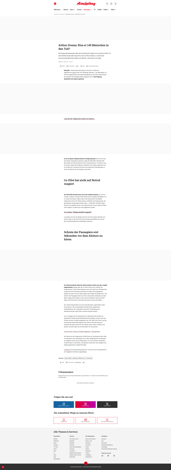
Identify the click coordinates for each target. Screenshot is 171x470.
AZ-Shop (87, 452)
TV (95, 9)
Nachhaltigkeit (57, 458)
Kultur (106, 9)
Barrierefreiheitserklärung (107, 444)
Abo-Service (88, 444)
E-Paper (87, 446)
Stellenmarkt (72, 456)
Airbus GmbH (68, 358)
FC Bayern (56, 444)
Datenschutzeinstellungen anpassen (109, 448)
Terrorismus (89, 358)
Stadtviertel (56, 440)
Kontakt (87, 448)
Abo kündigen (104, 446)
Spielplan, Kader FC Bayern (75, 452)
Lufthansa (67, 350)
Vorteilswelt (72, 450)
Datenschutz (104, 442)
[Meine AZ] (115, 3)
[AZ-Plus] (55, 3)
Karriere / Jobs (89, 440)
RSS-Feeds (72, 444)
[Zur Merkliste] (111, 3)
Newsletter (72, 440)
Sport (72, 9)
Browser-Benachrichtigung (75, 446)
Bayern (66, 9)
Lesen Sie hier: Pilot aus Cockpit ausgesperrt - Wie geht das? (82, 331)
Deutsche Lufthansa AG (78, 358)
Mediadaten (88, 450)
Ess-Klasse (72, 448)
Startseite (56, 14)
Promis (79, 9)
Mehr (113, 9)
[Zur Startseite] (86, 5)
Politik (99, 9)
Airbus (74, 72)
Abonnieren (88, 442)
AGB (102, 440)
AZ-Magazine (88, 454)
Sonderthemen (89, 456)
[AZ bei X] (114, 456)
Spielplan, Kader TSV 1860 (75, 454)
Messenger (72, 442)
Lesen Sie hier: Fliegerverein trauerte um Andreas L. (79, 119)
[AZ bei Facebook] (102, 456)
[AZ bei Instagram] (108, 456)
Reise (55, 456)
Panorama (87, 9)
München (57, 9)
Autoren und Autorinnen (91, 438)
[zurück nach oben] (85, 464)
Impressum (103, 438)
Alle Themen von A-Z (74, 438)
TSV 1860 (56, 446)
